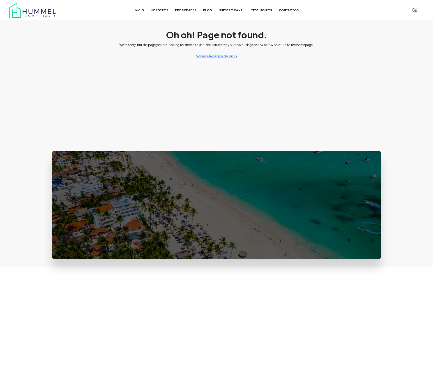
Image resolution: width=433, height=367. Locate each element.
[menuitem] (415, 10)
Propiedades (185, 10)
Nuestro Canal (231, 10)
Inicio (139, 10)
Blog (207, 10)
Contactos (289, 10)
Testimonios (261, 10)
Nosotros (159, 10)
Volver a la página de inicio (216, 56)
